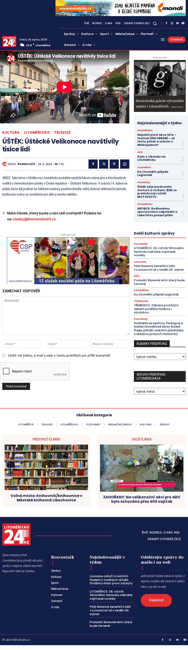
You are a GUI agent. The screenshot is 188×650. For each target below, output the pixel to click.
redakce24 (26, 164)
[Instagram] (172, 23)
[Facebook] (166, 23)
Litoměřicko (37, 132)
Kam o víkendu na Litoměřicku (151, 158)
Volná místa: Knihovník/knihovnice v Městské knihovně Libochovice (46, 498)
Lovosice (140, 262)
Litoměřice (144, 167)
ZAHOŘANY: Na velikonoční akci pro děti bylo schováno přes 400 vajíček (141, 499)
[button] (155, 23)
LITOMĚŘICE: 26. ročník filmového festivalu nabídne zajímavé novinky (159, 251)
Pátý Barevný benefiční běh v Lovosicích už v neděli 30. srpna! (159, 268)
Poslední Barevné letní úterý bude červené (159, 282)
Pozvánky (143, 182)
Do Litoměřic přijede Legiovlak (152, 173)
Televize (62, 132)
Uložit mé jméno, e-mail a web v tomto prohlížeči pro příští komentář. (59, 355)
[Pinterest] (114, 164)
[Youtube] (183, 23)
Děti (140, 152)
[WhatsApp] (124, 164)
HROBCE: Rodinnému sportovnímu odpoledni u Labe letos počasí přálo (157, 212)
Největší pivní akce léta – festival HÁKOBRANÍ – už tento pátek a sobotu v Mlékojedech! (156, 140)
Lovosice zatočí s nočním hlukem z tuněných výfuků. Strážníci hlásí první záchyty (111, 579)
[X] (103, 164)
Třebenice (141, 301)
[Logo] (9, 41)
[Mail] (177, 23)
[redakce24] (5, 164)
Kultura (11, 132)
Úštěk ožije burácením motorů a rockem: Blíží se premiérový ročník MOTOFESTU (157, 192)
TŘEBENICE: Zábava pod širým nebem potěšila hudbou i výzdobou (156, 309)
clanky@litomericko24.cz (34, 219)
